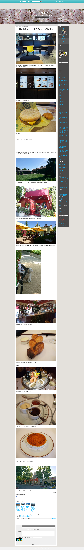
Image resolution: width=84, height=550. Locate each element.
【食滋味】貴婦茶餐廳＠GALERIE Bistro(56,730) (62, 147)
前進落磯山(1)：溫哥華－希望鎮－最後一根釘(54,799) (63, 153)
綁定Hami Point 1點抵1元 (62, 222)
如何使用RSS (65, 210)
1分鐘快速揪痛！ (61, 223)
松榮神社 (65, 168)
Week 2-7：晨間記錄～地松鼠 (63, 175)
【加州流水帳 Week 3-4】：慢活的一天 (26, 515)
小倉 (66, 167)
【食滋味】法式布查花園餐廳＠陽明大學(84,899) (63, 115)
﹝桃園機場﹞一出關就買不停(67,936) (63, 123)
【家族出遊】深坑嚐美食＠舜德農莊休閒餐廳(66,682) (63, 128)
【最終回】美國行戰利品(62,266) (62, 133)
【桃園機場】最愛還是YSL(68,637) (62, 120)
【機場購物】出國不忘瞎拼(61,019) (63, 138)
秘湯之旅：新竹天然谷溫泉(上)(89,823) (63, 113)
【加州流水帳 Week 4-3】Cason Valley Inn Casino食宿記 (63, 178)
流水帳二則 (60, 71)
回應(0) (18, 518)
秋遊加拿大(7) (61, 94)
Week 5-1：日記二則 (62, 77)
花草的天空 (42, 13)
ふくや (64, 170)
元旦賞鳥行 (60, 73)
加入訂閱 (61, 211)
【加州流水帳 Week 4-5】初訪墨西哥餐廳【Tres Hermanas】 (23, 508)
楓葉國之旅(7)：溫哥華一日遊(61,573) (63, 136)
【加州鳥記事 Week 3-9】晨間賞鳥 (63, 188)
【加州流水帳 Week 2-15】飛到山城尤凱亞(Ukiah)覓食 (18, 508)
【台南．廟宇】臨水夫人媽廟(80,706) (63, 118)
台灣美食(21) (61, 104)
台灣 (60, 98)
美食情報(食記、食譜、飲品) (23, 514)
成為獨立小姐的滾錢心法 (62, 225)
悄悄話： (20, 529)
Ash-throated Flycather (62, 164)
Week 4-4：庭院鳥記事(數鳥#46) (63, 82)
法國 (60, 100)
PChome (60, 1)
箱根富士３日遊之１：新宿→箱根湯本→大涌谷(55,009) (63, 151)
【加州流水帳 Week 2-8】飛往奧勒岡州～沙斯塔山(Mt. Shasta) (33, 509)
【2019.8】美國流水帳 (34, 514)
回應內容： (20, 531)
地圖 (63, 41)
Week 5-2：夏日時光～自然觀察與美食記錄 (63, 75)
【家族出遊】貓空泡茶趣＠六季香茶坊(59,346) (63, 144)
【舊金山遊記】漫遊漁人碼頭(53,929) (63, 156)
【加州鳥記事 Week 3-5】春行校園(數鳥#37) (63, 191)
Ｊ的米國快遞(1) (61, 101)
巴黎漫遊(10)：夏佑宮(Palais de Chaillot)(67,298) (63, 126)
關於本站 (63, 38)
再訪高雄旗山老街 (61, 205)
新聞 (56, 1)
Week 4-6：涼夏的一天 (62, 78)
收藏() (29, 518)
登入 (62, 1)
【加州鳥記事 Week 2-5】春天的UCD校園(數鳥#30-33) (63, 199)
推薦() (24, 518)
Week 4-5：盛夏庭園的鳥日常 (63, 80)
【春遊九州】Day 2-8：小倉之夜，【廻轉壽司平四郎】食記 (63, 87)
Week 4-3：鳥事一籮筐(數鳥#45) (63, 85)
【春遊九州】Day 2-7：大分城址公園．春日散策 (63, 90)
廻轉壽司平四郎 (61, 168)
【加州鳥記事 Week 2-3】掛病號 (63, 202)
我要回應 (54, 518)
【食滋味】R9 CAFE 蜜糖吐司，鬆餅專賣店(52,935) (63, 159)
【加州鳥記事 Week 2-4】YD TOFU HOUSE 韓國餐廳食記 (63, 195)
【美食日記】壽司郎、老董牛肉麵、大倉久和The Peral (63, 184)
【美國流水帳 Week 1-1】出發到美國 (28, 508)
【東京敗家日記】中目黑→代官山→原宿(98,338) (63, 110)
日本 (60, 97)
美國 (60, 95)
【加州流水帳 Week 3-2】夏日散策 (25, 516)
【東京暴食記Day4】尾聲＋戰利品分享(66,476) (63, 131)
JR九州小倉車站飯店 (62, 167)
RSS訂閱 (61, 210)
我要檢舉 (55, 492)
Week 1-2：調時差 (61, 181)
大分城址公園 (61, 170)
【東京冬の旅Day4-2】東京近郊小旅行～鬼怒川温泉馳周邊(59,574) (63, 141)
